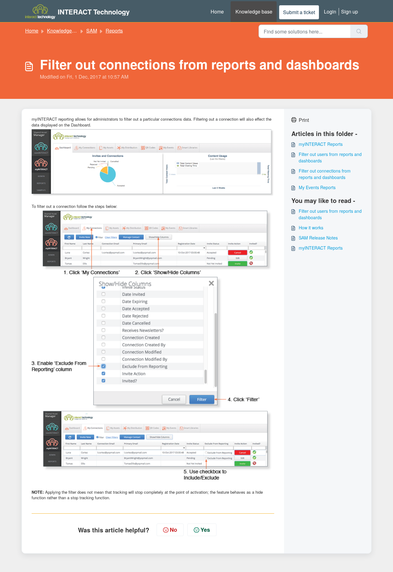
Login (330, 11)
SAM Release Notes (318, 238)
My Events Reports (317, 187)
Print (304, 119)
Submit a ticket (299, 12)
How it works (311, 227)
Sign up (349, 11)
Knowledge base (253, 11)
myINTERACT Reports (321, 144)
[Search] (359, 31)
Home (217, 11)
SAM (91, 30)
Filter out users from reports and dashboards (330, 157)
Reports (114, 30)
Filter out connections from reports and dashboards (325, 174)
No (173, 530)
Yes (205, 530)
